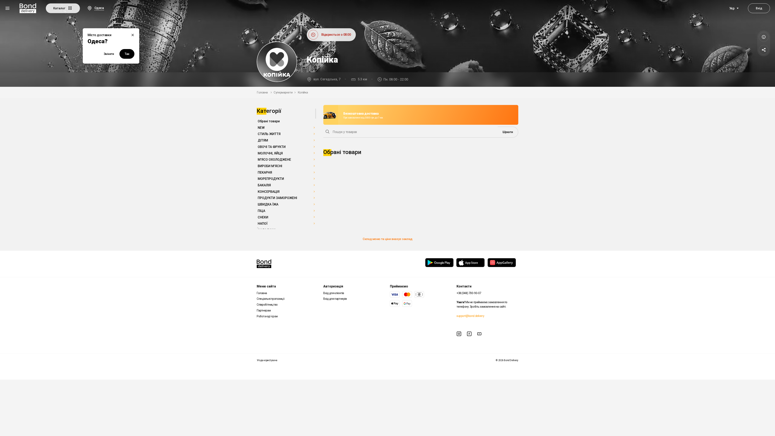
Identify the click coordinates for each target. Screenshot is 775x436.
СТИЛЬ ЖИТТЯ (269, 134)
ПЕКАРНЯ (265, 172)
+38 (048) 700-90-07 (469, 293)
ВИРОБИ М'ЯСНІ (270, 166)
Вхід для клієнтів (333, 293)
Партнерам (264, 310)
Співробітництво (267, 304)
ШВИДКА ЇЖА (268, 204)
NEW (261, 128)
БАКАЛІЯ (264, 185)
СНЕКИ (263, 217)
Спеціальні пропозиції (270, 298)
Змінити (109, 54)
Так (127, 54)
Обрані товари (269, 121)
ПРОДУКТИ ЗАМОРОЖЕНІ (277, 198)
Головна (262, 92)
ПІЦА (261, 211)
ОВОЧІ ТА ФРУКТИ (272, 147)
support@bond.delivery (470, 316)
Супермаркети (283, 92)
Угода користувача (267, 360)
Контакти (464, 286)
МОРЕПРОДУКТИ (271, 179)
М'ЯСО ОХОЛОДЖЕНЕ (274, 159)
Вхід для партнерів (335, 298)
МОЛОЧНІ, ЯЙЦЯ (270, 153)
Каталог (59, 8)
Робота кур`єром (267, 316)
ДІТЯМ (263, 140)
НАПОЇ (262, 223)
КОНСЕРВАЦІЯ (269, 192)
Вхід (759, 8)
